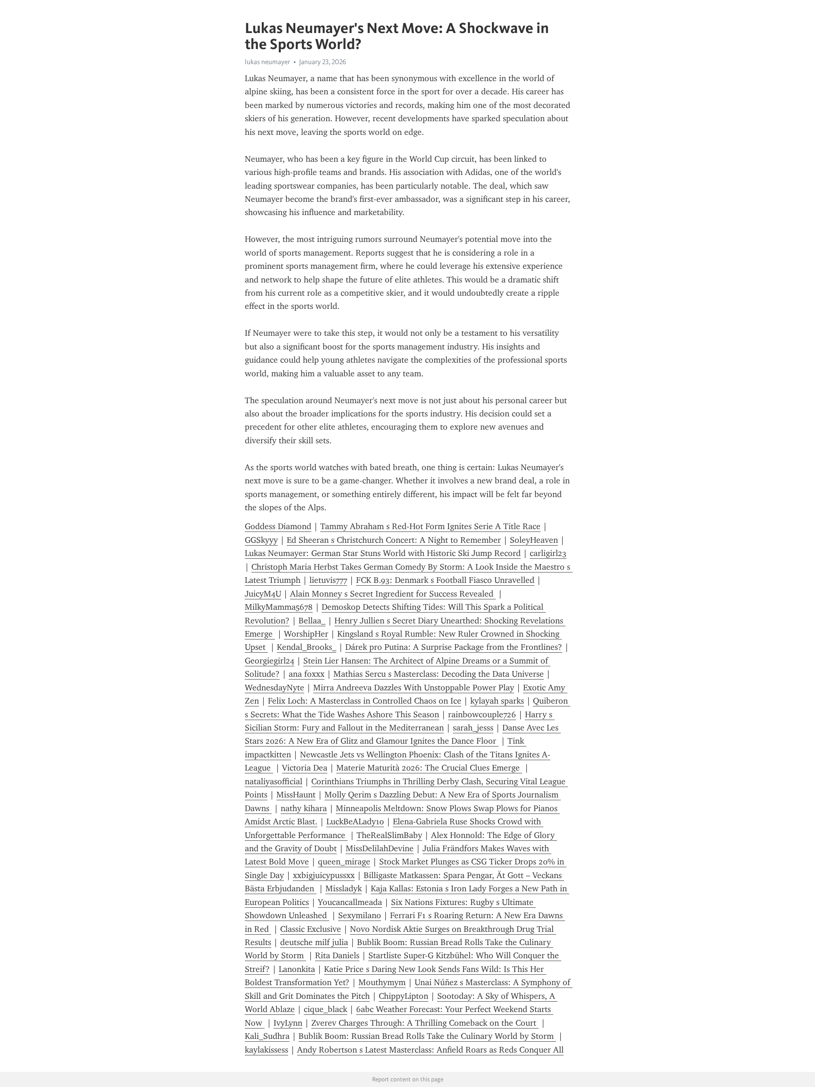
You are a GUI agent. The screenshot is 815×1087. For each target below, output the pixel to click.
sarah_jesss (473, 727)
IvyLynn (288, 1023)
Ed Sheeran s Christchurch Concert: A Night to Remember (394, 540)
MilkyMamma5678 (279, 607)
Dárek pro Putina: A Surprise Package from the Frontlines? (453, 647)
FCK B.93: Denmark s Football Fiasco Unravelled (445, 580)
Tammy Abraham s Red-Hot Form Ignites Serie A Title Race (430, 526)
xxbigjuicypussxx (324, 875)
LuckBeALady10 (355, 821)
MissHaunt (296, 794)
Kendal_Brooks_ (306, 647)
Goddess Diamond (278, 526)
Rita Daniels (337, 955)
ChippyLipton (403, 996)
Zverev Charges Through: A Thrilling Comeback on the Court (425, 1023)
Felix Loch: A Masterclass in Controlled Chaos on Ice (364, 701)
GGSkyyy (261, 540)
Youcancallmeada (350, 902)
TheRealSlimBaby (389, 835)
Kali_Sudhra (267, 1036)
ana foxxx (306, 674)
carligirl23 (548, 553)
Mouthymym (382, 982)
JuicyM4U (263, 594)
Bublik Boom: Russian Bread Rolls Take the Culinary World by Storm (427, 1036)
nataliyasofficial (273, 781)
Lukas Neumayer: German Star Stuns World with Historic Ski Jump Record (383, 553)
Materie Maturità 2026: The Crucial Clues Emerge (429, 768)
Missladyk (343, 888)
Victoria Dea (304, 768)
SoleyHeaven (534, 540)
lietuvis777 (328, 580)
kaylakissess (266, 1050)
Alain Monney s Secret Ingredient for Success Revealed (393, 594)
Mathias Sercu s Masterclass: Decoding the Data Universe (438, 674)
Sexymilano (359, 915)
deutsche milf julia (314, 942)
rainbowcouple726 (482, 714)
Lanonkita (297, 969)
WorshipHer (306, 634)
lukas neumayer (267, 62)
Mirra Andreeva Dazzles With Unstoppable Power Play (413, 687)
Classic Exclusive (310, 929)
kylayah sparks (497, 701)
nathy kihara (304, 808)
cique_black (325, 1009)
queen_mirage (344, 861)
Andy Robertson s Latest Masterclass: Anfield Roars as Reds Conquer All (430, 1050)
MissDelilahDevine (380, 848)
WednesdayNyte (274, 687)
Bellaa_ (312, 620)
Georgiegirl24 (269, 661)
